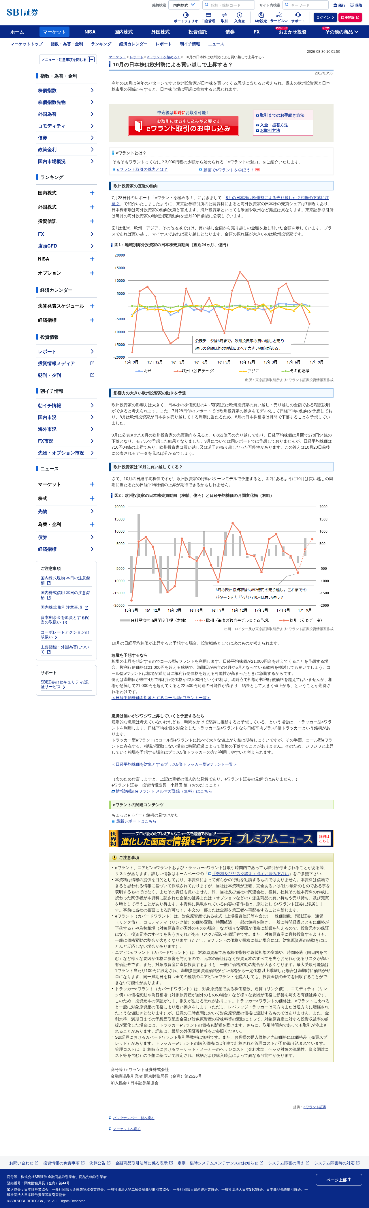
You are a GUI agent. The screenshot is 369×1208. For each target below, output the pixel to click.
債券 (230, 31)
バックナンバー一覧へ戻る (134, 1118)
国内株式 (123, 31)
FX (257, 31)
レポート (164, 43)
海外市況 (47, 429)
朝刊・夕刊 (49, 375)
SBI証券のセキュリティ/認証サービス (65, 684)
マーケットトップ (26, 43)
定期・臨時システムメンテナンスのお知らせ (218, 1163)
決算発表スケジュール (61, 305)
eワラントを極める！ (163, 57)
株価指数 (47, 90)
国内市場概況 (52, 161)
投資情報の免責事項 (61, 1163)
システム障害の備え (286, 1163)
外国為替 (47, 114)
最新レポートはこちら (136, 821)
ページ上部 (337, 1180)
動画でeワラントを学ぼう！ (229, 170)
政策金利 (47, 149)
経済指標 (47, 319)
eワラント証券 (315, 1107)
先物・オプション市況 (61, 452)
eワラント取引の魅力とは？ (142, 169)
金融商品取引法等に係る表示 (141, 1163)
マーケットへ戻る (127, 1129)
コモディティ (52, 125)
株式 (42, 498)
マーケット (54, 31)
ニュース (216, 43)
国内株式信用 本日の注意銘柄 (65, 594)
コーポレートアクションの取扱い (65, 634)
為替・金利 (49, 524)
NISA (90, 31)
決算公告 (97, 1163)
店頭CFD (47, 245)
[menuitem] (339, 5)
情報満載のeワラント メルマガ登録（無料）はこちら (164, 791)
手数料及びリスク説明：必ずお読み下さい (250, 873)
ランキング (101, 43)
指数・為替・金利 (67, 43)
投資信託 (198, 31)
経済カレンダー (133, 43)
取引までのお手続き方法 (282, 115)
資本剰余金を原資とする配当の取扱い (65, 619)
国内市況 (47, 417)
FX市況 (45, 440)
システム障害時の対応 (334, 1163)
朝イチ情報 (190, 43)
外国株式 (160, 31)
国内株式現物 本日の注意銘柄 (65, 580)
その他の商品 (338, 31)
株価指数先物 (52, 102)
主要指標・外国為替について (65, 649)
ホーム (17, 31)
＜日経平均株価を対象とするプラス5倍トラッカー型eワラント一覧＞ (174, 764)
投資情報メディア (56, 363)
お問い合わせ (21, 1163)
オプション (49, 272)
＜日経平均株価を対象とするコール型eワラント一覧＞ (161, 697)
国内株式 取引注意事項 (62, 607)
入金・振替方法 (274, 125)
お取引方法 (270, 130)
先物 (42, 511)
